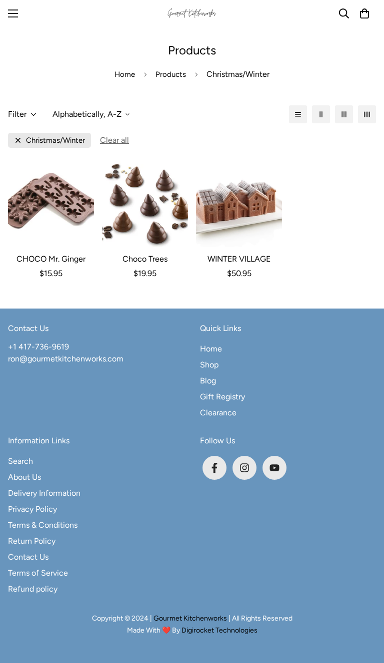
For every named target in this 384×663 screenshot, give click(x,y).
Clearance (218, 412)
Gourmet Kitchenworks (191, 618)
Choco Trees (145, 259)
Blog (208, 380)
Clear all (114, 140)
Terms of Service (38, 573)
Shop (209, 364)
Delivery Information (44, 493)
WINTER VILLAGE (239, 259)
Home (124, 74)
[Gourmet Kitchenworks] (192, 13)
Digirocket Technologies (220, 630)
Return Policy (32, 541)
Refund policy (33, 589)
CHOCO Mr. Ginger (51, 259)
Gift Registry (222, 396)
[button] (364, 13)
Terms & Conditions (43, 525)
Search (20, 461)
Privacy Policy (32, 509)
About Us (24, 477)
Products (171, 74)
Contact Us (28, 557)
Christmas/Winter (55, 140)
